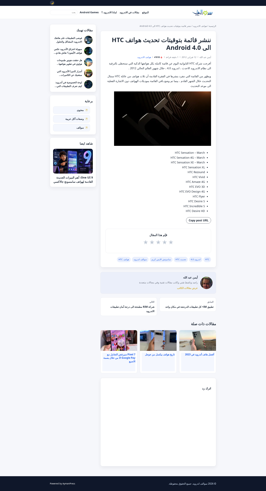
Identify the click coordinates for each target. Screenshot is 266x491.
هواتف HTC (124, 259)
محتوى (80, 110)
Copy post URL (198, 220)
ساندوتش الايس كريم (161, 259)
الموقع (145, 12)
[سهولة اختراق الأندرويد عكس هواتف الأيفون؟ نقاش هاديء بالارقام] (88, 51)
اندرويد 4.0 (196, 259)
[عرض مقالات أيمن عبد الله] (206, 283)
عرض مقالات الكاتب (187, 288)
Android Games (89, 12)
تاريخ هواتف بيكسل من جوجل (160, 354)
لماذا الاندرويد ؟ (109, 12)
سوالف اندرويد (140, 259)
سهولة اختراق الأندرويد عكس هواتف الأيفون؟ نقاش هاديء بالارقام (68, 52)
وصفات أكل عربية (74, 118)
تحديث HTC (180, 259)
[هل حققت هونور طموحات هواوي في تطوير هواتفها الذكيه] (88, 62)
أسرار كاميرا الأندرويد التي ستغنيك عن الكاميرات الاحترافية (69, 75)
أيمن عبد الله (190, 277)
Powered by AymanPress (62, 483)
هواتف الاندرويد (200, 26)
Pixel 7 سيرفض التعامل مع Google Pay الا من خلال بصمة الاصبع (119, 358)
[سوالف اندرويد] (202, 12)
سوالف (80, 127)
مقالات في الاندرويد (129, 12)
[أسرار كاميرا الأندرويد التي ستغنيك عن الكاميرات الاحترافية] (88, 73)
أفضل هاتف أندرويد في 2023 (199, 354)
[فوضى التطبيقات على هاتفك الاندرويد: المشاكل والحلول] (88, 39)
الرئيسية (212, 26)
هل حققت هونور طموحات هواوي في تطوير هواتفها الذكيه (69, 64)
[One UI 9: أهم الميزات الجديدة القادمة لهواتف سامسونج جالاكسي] (73, 161)
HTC (207, 259)
